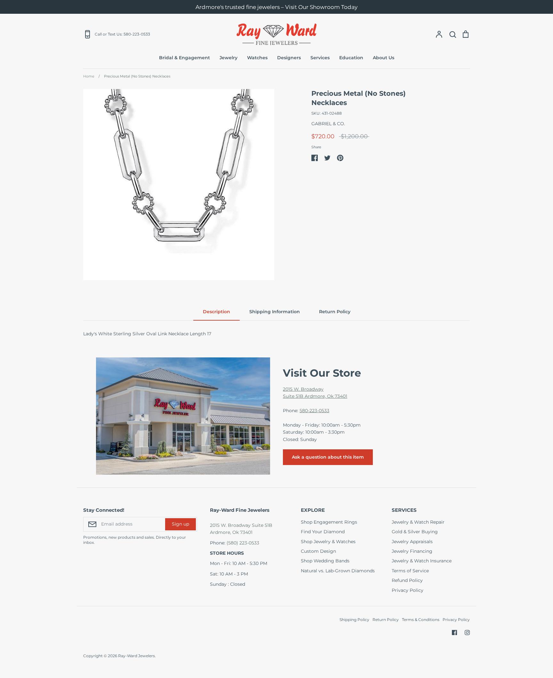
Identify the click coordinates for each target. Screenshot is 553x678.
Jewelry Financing (412, 551)
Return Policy (386, 619)
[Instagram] (467, 632)
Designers (289, 58)
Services (320, 58)
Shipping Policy (354, 619)
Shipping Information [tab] (274, 311)
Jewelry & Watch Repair (418, 522)
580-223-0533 (314, 410)
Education (351, 58)
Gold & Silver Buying (415, 532)
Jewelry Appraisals (412, 541)
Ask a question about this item (328, 457)
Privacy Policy (407, 590)
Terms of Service (410, 571)
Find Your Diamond (323, 532)
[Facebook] (454, 632)
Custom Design (318, 551)
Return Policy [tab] (334, 311)
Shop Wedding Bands (325, 561)
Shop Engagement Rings (329, 522)
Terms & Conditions (420, 619)
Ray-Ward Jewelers (136, 655)
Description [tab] (216, 311)
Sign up (180, 524)
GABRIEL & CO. (328, 124)
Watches (257, 58)
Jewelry (228, 58)
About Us (383, 58)
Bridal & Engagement (184, 58)
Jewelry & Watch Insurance (422, 561)
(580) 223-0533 (243, 543)
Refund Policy (407, 580)
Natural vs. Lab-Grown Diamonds (338, 571)
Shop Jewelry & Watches (328, 541)
